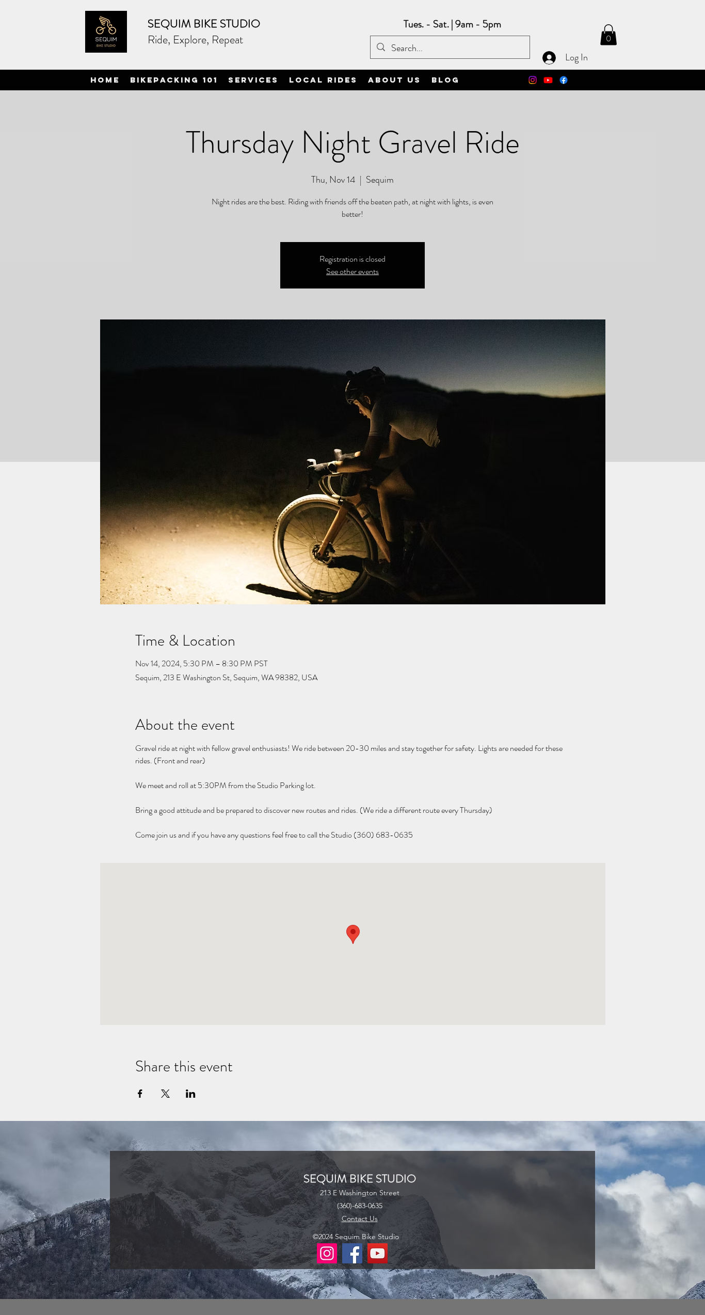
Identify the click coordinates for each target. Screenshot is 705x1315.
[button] (608, 34)
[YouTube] (377, 1253)
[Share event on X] (165, 1093)
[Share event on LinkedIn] (191, 1093)
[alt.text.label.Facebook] (563, 80)
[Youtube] (548, 80)
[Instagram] (532, 80)
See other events (352, 271)
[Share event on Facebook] (140, 1093)
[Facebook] (352, 1253)
